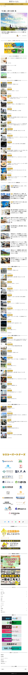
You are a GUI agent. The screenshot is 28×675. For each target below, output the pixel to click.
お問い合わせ (3, 612)
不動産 (2, 608)
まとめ (2, 596)
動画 (1, 599)
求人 (1, 606)
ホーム (2, 589)
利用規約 (2, 656)
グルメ (2, 594)
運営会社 (2, 659)
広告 (1, 610)
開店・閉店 (2, 592)
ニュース (2, 591)
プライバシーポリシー (4, 658)
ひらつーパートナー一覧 (5, 537)
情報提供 (2, 654)
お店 (1, 598)
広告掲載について (4, 661)
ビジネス (2, 605)
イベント (2, 603)
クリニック (2, 601)
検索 (25, 669)
